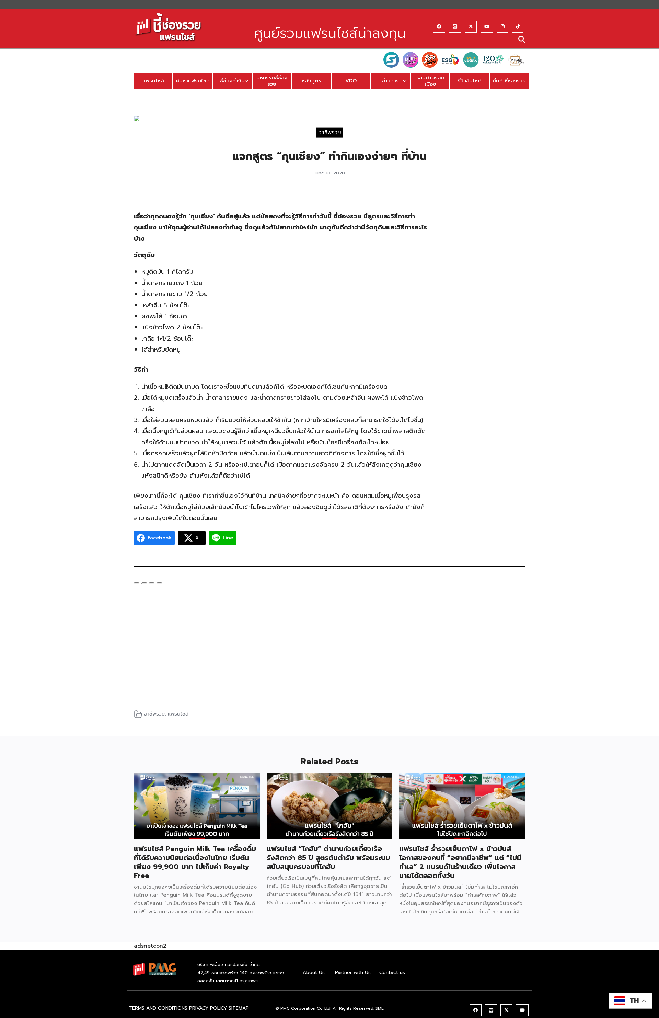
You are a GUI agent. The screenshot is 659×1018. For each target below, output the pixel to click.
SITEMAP (239, 1008)
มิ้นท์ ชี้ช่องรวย (509, 80)
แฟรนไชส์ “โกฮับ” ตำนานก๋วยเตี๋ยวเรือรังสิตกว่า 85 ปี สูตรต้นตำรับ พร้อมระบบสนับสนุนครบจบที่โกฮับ (328, 858)
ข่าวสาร (390, 80)
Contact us (392, 972)
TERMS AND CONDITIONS (158, 1008)
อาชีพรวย (329, 132)
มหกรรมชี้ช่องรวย (271, 81)
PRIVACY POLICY (208, 1008)
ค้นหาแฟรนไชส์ (193, 80)
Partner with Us (353, 972)
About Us (314, 972)
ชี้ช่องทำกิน (232, 80)
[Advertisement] (483, 297)
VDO (351, 80)
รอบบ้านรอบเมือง (430, 81)
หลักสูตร (311, 80)
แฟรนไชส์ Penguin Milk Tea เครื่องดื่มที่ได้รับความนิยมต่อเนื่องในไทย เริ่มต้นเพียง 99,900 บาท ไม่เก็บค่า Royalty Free (195, 862)
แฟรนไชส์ (153, 80)
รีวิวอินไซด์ (470, 80)
